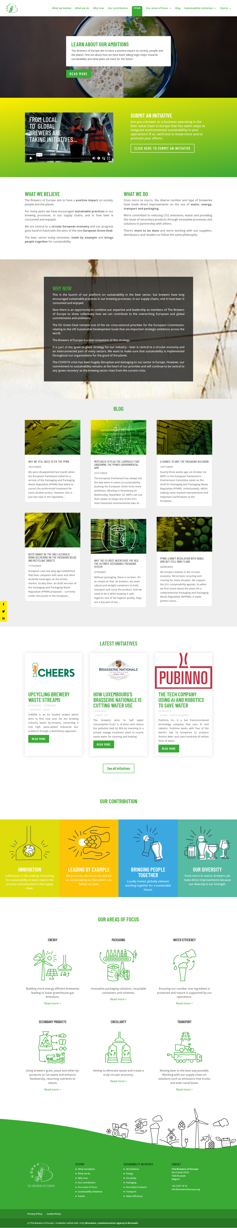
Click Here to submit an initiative (162, 148)
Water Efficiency (134, 1196)
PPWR (137, 8)
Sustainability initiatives (198, 8)
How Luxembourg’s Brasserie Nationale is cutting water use (117, 700)
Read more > (52, 1003)
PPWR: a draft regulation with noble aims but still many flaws (182, 559)
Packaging (131, 1182)
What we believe (61, 8)
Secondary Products (136, 1187)
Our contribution (118, 8)
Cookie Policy (54, 1213)
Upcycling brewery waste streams (49, 697)
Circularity (131, 1178)
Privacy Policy (34, 1213)
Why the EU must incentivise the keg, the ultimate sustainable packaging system (116, 564)
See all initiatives (118, 768)
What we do (82, 8)
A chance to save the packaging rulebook (184, 461)
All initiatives (132, 1169)
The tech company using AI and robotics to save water (181, 700)
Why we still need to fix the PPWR (48, 461)
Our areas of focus (157, 8)
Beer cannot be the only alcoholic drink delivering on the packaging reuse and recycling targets (52, 557)
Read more (39, 739)
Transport (131, 1191)
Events (224, 8)
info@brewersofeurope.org (186, 1189)
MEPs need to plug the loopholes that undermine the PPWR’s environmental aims (117, 465)
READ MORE (79, 74)
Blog (177, 8)
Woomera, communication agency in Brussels (111, 1223)
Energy (129, 1173)
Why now (98, 8)
